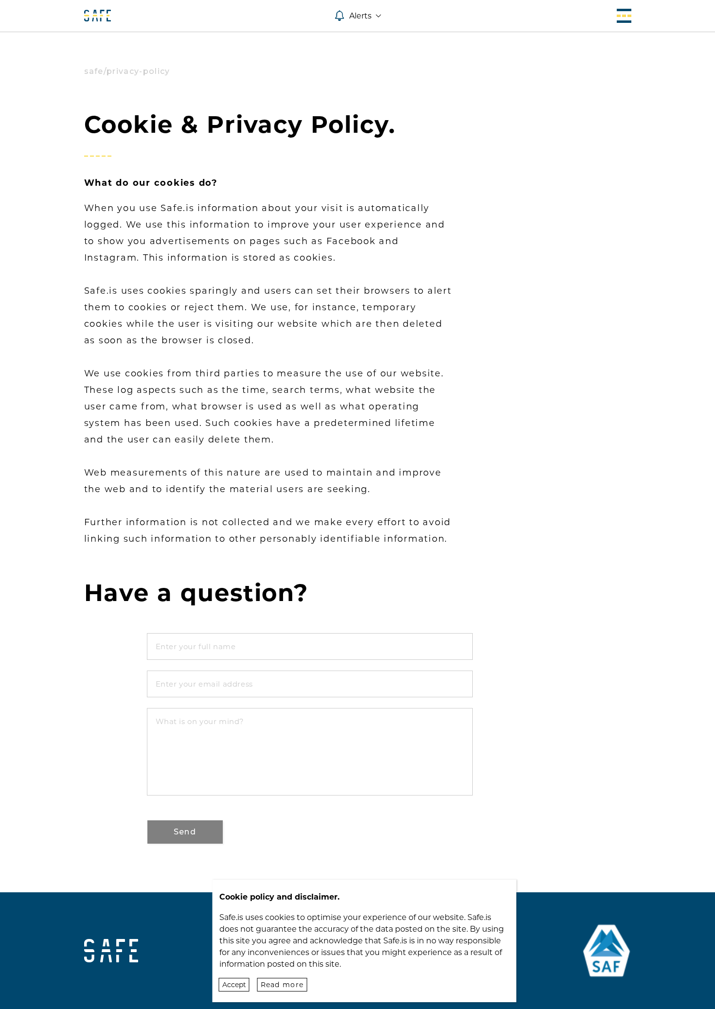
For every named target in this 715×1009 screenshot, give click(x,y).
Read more (282, 984)
